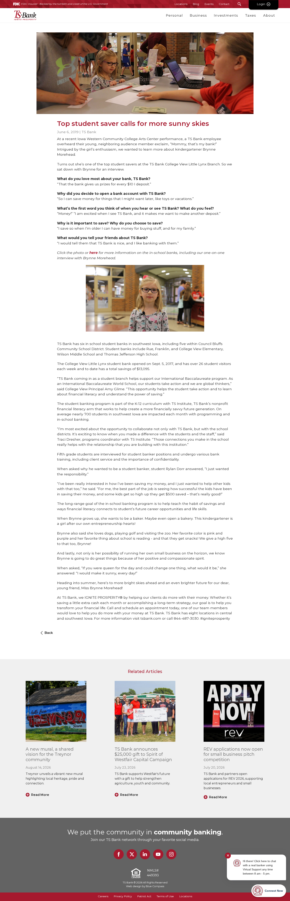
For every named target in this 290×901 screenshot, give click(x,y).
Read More (40, 795)
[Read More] (56, 711)
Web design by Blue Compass (145, 886)
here (93, 253)
